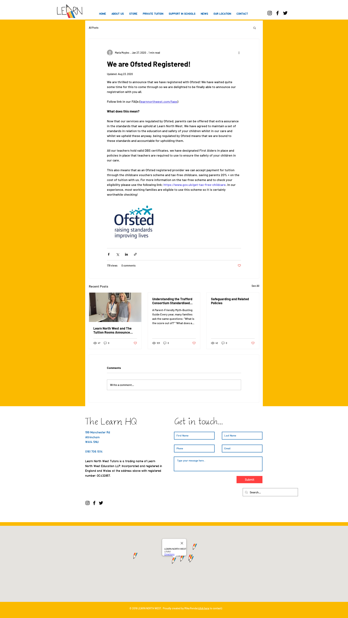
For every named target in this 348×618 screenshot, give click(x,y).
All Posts (93, 27)
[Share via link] (135, 254)
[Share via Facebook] (108, 254)
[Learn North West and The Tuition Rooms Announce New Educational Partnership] (115, 307)
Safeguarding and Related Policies (230, 301)
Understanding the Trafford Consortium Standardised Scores (172, 301)
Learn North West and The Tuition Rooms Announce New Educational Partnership (114, 330)
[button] (182, 13)
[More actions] (239, 52)
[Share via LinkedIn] (126, 254)
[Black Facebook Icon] (277, 13)
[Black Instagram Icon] (270, 13)
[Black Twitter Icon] (285, 13)
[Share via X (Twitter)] (117, 254)
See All (255, 285)
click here (203, 608)
